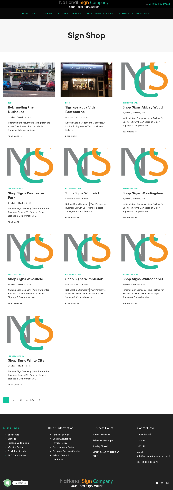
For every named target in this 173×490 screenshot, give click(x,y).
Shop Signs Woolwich (82, 193)
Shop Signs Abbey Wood (143, 107)
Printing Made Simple (18, 443)
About (36, 13)
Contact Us (126, 13)
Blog (10, 103)
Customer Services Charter (66, 451)
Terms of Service (61, 434)
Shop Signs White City (26, 360)
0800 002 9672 (161, 4)
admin (13, 117)
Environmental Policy (63, 447)
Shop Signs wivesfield (25, 279)
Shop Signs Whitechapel (143, 279)
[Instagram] (167, 483)
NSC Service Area (131, 103)
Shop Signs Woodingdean (143, 193)
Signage (12, 439)
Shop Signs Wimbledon (84, 279)
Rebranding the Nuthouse (21, 109)
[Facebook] (157, 483)
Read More (15, 136)
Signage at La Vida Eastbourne (80, 109)
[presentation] (29, 80)
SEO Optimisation (17, 455)
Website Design (16, 447)
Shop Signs (13, 434)
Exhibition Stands (17, 451)
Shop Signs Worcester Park (26, 195)
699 (32, 400)
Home (25, 13)
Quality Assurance (62, 439)
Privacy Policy (60, 443)
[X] (162, 483)
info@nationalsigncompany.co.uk (153, 456)
